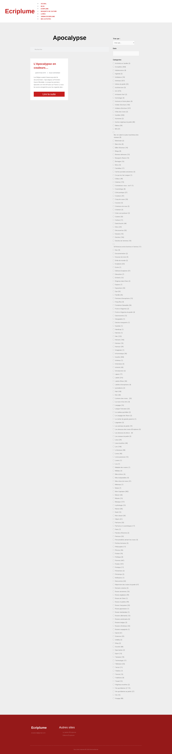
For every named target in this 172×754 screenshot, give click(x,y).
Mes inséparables (122, 478)
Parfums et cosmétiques (125, 526)
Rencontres (120, 581)
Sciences (119, 636)
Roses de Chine (121, 598)
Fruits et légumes (122, 309)
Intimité (119, 367)
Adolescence (120, 70)
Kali (118, 391)
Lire (118, 447)
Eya (118, 291)
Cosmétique (120, 189)
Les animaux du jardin (123, 426)
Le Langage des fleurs (123, 415)
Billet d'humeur (121, 148)
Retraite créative (121, 588)
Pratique (119, 567)
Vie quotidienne (122, 688)
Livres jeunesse (121, 457)
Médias (118, 471)
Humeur (119, 343)
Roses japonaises (122, 609)
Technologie (120, 660)
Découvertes (121, 230)
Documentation (121, 253)
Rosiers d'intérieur (122, 626)
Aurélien (119, 115)
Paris (118, 529)
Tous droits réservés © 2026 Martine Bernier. (86, 749)
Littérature (120, 450)
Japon (118, 374)
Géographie (120, 319)
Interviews (119, 364)
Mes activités (46, 19)
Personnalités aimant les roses (126, 540)
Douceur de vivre (121, 257)
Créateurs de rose (122, 206)
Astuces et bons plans (123, 101)
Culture (119, 220)
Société (119, 647)
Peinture (119, 536)
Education (119, 274)
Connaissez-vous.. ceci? (124, 185)
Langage (119, 405)
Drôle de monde (121, 260)
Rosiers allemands (122, 616)
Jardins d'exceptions (123, 385)
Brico (118, 165)
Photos (119, 550)
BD (117, 129)
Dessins (119, 234)
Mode (118, 488)
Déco (118, 227)
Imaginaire (119, 350)
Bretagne (119, 161)
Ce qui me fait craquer (123, 175)
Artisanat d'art (121, 94)
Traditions (119, 678)
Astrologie (119, 98)
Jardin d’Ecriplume (48, 16)
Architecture (120, 87)
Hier (118, 336)
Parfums (119, 522)
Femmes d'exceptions (124, 298)
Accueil (43, 3)
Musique (120, 502)
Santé (118, 633)
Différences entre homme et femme (127, 247)
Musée (119, 498)
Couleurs (119, 196)
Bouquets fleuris (122, 158)
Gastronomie (121, 316)
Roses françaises (122, 605)
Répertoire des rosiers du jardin (127, 584)
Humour (119, 347)
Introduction (120, 371)
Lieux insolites (121, 443)
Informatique (121, 353)
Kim (118, 395)
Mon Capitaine (122, 491)
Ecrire (118, 267)
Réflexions (119, 578)
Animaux (120, 81)
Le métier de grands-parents (125, 419)
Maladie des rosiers (122, 467)
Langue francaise (122, 409)
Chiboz (119, 179)
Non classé (120, 516)
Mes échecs (120, 474)
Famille (119, 295)
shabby (118, 640)
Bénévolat (119, 141)
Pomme (119, 560)
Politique (119, 557)
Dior (117, 250)
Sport (118, 653)
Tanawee (119, 657)
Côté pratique (121, 192)
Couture (119, 203)
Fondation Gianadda (123, 305)
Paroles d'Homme (122, 533)
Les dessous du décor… (124, 433)
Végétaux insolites (122, 685)
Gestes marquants (122, 322)
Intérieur (119, 360)
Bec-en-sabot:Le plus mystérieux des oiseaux (126, 136)
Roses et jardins (122, 602)
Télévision (120, 664)
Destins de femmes (123, 241)
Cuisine (119, 217)
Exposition (120, 288)
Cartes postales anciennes (125, 172)
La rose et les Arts (122, 402)
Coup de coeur (121, 199)
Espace (118, 285)
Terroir (119, 667)
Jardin (119, 378)
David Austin (120, 223)
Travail (119, 681)
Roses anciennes (122, 591)
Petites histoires (121, 543)
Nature (119, 509)
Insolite (119, 357)
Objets (119, 519)
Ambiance (120, 77)
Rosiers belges (121, 622)
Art (118, 91)
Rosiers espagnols (122, 629)
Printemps (119, 574)
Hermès (119, 333)
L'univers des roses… (123, 398)
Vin (117, 695)
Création (119, 210)
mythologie (120, 505)
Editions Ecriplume (122, 271)
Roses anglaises (122, 595)
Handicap (119, 329)
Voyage (119, 698)
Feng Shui (119, 302)
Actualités (120, 67)
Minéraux (119, 484)
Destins (119, 237)
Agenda (118, 74)
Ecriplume (20, 11)
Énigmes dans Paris (122, 281)
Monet (119, 495)
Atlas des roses (121, 112)
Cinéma (119, 182)
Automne (119, 118)
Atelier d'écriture (122, 105)
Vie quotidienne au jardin (124, 691)
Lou (117, 464)
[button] (104, 1)
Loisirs (118, 460)
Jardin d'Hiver (121, 381)
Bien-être (119, 144)
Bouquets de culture (49, 11)
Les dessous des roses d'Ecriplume (128, 429)
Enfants (119, 278)
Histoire (119, 340)
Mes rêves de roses (123, 481)
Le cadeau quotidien (123, 412)
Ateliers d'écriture (123, 108)
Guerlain (119, 326)
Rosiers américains (122, 619)
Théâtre (119, 671)
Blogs (118, 151)
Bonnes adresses (122, 154)
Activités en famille (122, 63)
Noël (118, 512)
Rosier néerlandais (122, 612)
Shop (118, 643)
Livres (43, 14)
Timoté (119, 674)
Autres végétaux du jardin (125, 122)
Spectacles (120, 650)
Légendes (119, 422)
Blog (42, 6)
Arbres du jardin (122, 84)
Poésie (119, 553)
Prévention (120, 571)
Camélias (119, 168)
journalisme (120, 388)
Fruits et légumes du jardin (125, 312)
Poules (119, 564)
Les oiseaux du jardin (123, 436)
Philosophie (120, 547)
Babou (118, 125)
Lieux (118, 440)
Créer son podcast (122, 213)
